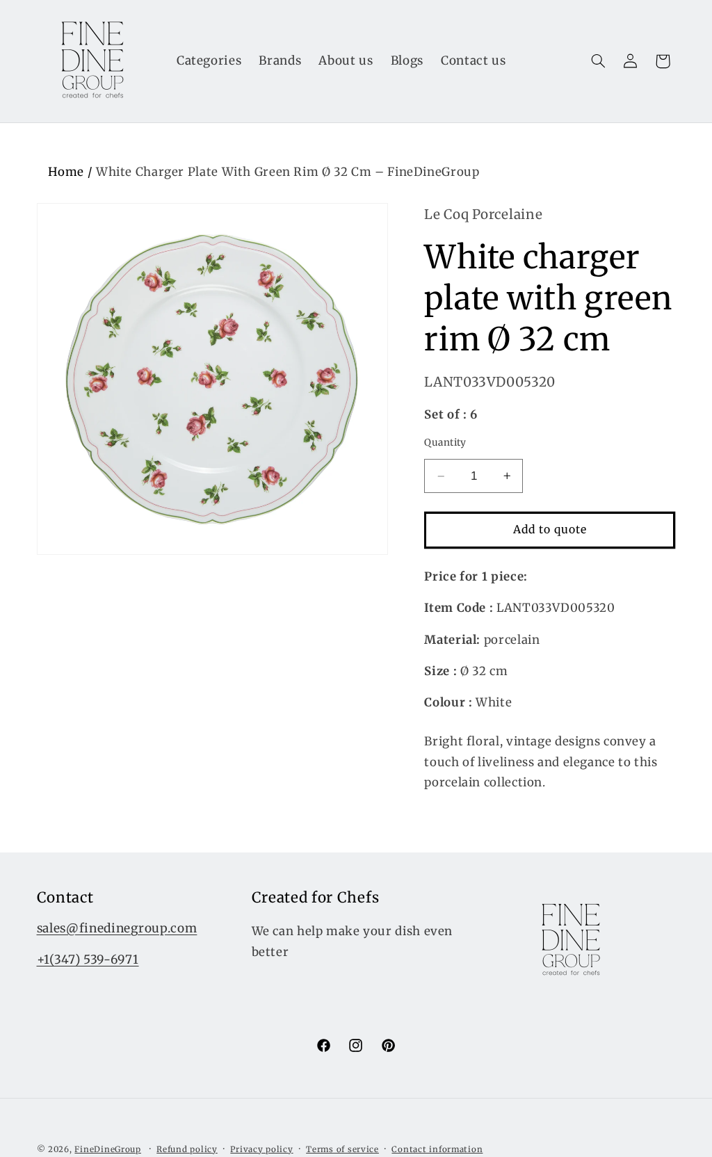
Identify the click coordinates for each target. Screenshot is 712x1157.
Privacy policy (261, 1149)
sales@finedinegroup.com (117, 928)
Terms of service (342, 1149)
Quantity (445, 442)
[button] (598, 61)
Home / (72, 171)
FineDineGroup (107, 1149)
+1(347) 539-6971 (88, 959)
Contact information (437, 1149)
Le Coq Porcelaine (483, 214)
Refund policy (187, 1149)
